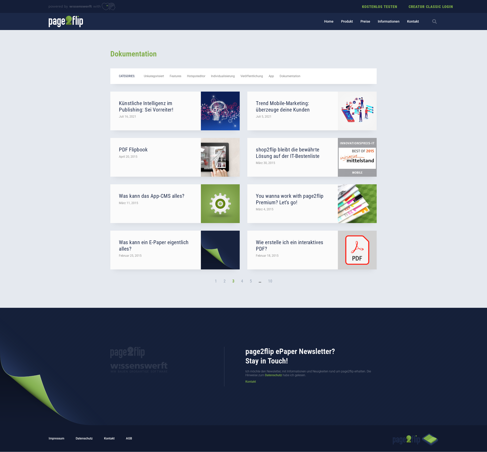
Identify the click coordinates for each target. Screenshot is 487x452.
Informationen (388, 21)
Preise (365, 21)
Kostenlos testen (379, 6)
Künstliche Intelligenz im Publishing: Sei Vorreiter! (146, 106)
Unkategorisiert (154, 76)
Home (328, 21)
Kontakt (413, 21)
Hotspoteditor (196, 76)
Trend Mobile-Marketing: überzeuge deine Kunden (283, 106)
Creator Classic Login (431, 6)
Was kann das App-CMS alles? (152, 196)
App (271, 76)
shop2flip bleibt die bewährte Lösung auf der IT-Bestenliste (288, 152)
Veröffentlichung (251, 76)
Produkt (347, 21)
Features (175, 76)
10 (270, 281)
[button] (434, 21)
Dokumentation (290, 76)
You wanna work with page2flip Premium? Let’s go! (290, 199)
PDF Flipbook (133, 149)
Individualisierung (223, 76)
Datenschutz (273, 375)
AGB (129, 438)
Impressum (56, 438)
